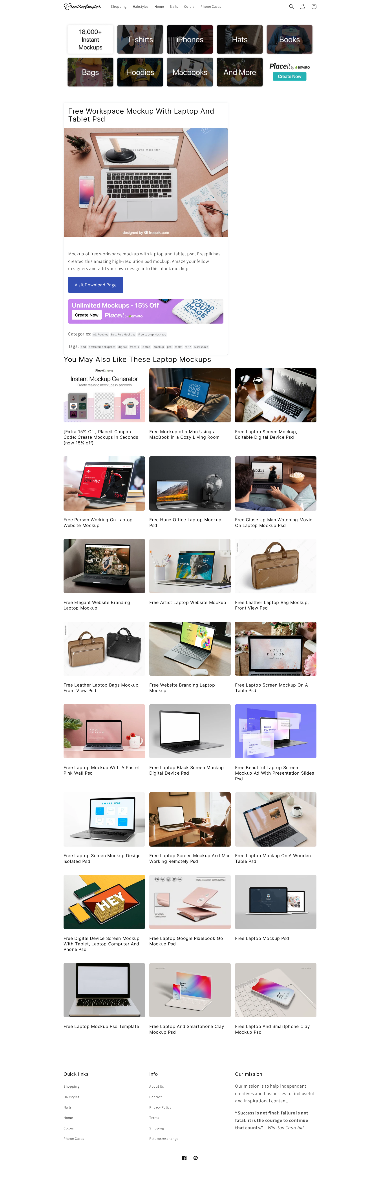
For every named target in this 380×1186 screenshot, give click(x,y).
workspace (201, 347)
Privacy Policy (160, 1107)
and (83, 347)
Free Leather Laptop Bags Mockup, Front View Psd (102, 687)
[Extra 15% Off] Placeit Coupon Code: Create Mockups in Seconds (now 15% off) (101, 437)
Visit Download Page (96, 285)
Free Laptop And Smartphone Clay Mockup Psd (186, 1029)
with (188, 347)
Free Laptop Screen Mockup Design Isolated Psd (102, 858)
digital (122, 347)
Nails (67, 1107)
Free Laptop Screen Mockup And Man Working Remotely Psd (190, 858)
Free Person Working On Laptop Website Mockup (98, 522)
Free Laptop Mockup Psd (262, 938)
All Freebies (100, 334)
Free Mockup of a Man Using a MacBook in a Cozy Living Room (184, 434)
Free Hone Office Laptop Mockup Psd (185, 522)
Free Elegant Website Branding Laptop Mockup (97, 605)
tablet (179, 347)
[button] (291, 6)
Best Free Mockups (123, 334)
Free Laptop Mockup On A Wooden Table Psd (273, 858)
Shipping (156, 1128)
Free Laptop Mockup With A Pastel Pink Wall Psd (101, 770)
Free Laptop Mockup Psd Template (101, 1026)
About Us (156, 1086)
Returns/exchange (163, 1138)
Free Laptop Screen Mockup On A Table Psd (271, 687)
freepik (134, 347)
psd (169, 347)
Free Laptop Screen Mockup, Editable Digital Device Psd (266, 434)
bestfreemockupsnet (102, 347)
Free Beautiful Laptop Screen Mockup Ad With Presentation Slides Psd (274, 773)
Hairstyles (71, 1097)
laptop (146, 347)
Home (68, 1117)
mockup (158, 347)
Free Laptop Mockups (152, 334)
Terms (154, 1117)
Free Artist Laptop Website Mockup (187, 602)
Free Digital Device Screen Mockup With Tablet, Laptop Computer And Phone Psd (102, 944)
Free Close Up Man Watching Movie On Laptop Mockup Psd (273, 522)
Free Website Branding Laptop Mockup (182, 687)
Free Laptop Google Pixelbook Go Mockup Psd (186, 941)
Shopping (71, 1086)
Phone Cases (74, 1138)
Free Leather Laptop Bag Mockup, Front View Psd (272, 605)
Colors (69, 1128)
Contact (155, 1097)
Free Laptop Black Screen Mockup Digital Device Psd (186, 770)
